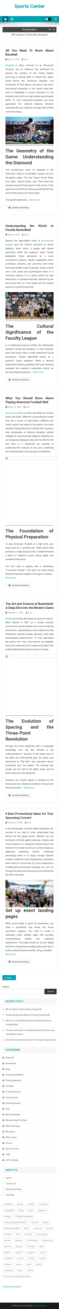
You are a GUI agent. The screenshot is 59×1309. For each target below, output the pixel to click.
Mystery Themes (40, 1306)
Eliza (26, 59)
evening (37, 1228)
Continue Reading (20, 207)
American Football (14, 413)
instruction (48, 1240)
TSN (8, 1154)
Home (8, 1178)
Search (5, 987)
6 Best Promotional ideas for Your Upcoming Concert (31, 1040)
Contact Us (11, 1183)
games (7, 1240)
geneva (18, 1240)
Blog (8, 1069)
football (28, 1234)
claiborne (42, 1210)
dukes (26, 1228)
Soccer (9, 1143)
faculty (49, 1228)
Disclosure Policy (14, 1189)
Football (9, 1086)
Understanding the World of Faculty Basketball (28, 1015)
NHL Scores (11, 1137)
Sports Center (29, 6)
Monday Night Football (16, 1120)
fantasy (7, 1234)
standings (8, 1270)
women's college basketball (17, 1276)
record (43, 1252)
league (19, 1246)
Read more (34, 200)
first (18, 1234)
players (7, 1252)
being (21, 1210)
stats (20, 1270)
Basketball (10, 618)
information (32, 1240)
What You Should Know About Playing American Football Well (28, 1022)
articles (31, 1204)
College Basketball (14, 1075)
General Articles (13, 1103)
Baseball (9, 65)
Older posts (11, 978)
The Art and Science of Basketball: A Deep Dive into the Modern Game (30, 1032)
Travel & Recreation (11, 1286)
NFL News (10, 1131)
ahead (20, 1204)
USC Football (12, 1160)
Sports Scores (12, 1148)
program (31, 1252)
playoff (19, 1252)
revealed (8, 1258)
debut (46, 1222)
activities (8, 1204)
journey (7, 1246)
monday (31, 1246)
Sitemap (10, 1195)
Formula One (12, 1097)
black (30, 1210)
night (41, 1246)
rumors (20, 1258)
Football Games (13, 1092)
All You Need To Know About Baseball (29, 35)
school (31, 1258)
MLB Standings (13, 1114)
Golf (8, 1109)
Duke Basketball (13, 1080)
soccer (19, 1264)
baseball (43, 1204)
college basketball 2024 (15, 1222)
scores (42, 1258)
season (7, 1264)
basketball (9, 1210)
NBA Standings (13, 1126)
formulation (42, 1234)
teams (30, 1270)
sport (28, 1264)
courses (35, 1222)
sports (39, 1264)
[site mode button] (48, 19)
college (7, 1216)
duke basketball (11, 1228)
